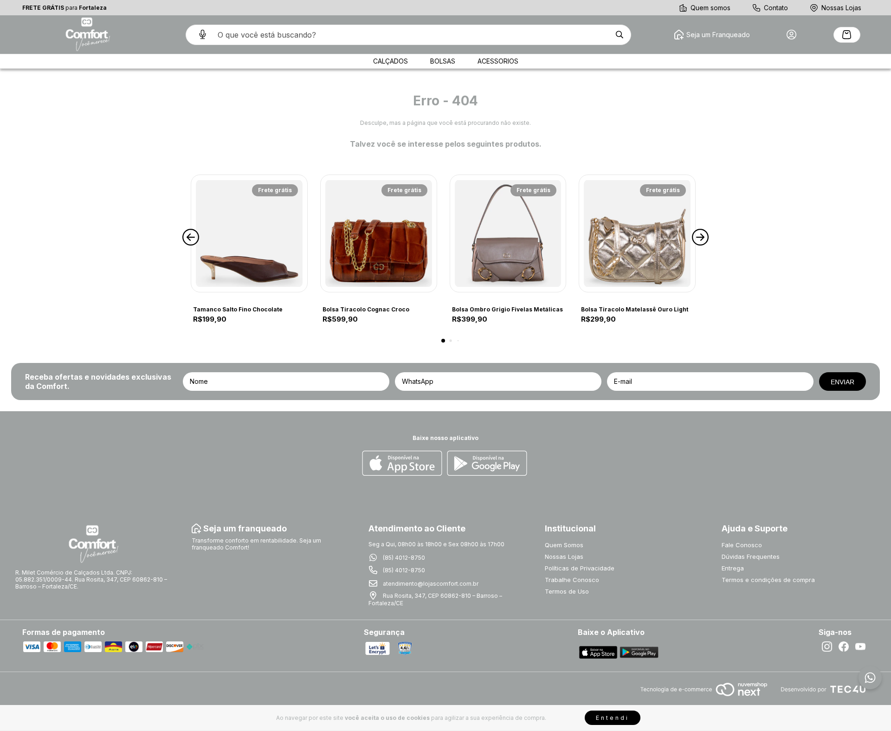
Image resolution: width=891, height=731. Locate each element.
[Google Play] (487, 464)
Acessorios (498, 61)
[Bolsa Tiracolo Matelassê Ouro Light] (637, 233)
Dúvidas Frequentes (751, 556)
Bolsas (442, 61)
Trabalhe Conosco (572, 579)
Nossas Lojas (841, 8)
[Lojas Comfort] (87, 34)
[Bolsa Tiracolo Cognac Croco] (379, 233)
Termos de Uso (567, 591)
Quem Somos (564, 545)
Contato (776, 8)
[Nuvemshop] (703, 696)
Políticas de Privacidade (579, 568)
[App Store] (402, 464)
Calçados (390, 61)
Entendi (612, 717)
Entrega (733, 568)
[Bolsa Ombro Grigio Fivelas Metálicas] (508, 233)
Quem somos (710, 8)
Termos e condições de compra (768, 579)
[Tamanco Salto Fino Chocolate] (249, 233)
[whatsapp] (870, 677)
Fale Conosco (742, 545)
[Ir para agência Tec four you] (823, 690)
